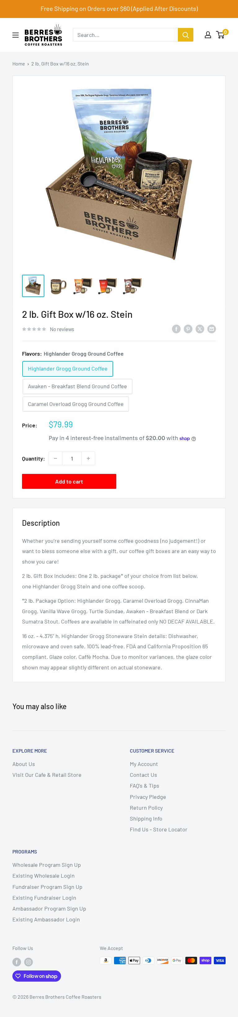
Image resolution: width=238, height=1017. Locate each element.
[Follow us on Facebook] (16, 961)
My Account (144, 763)
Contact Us (143, 774)
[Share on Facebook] (176, 328)
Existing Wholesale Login (43, 875)
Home (18, 63)
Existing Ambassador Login (46, 919)
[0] (220, 34)
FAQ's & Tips (144, 785)
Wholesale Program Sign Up (46, 864)
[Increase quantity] (88, 458)
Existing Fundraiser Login (44, 897)
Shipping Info (146, 818)
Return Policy (146, 807)
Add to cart (69, 481)
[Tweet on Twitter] (200, 328)
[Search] (185, 35)
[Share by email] (211, 328)
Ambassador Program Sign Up (49, 908)
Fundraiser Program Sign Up (47, 886)
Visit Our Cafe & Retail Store (47, 774)
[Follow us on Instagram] (28, 961)
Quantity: (33, 458)
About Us (23, 763)
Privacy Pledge (148, 796)
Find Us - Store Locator (158, 829)
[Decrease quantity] (55, 458)
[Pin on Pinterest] (188, 328)
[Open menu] (15, 35)
